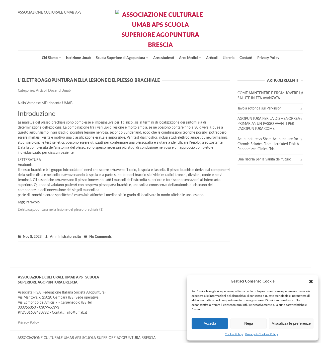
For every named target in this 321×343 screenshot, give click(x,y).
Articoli (212, 58)
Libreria (228, 58)
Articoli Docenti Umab (53, 90)
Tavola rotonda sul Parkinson (259, 108)
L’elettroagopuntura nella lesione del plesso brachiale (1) (60, 209)
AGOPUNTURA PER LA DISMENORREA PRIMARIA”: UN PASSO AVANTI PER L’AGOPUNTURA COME (268, 124)
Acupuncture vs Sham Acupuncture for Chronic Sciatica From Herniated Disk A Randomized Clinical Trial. (268, 144)
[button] (310, 281)
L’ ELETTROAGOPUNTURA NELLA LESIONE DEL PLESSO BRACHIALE (89, 80)
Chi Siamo (50, 58)
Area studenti (163, 58)
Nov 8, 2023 (32, 237)
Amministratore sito (65, 237)
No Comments (100, 237)
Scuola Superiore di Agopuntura (121, 58)
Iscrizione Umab (78, 58)
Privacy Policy (268, 58)
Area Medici (189, 58)
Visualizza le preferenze (291, 323)
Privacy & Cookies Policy (261, 334)
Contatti (245, 58)
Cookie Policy (234, 334)
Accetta (210, 323)
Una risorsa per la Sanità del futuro (264, 159)
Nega (248, 323)
